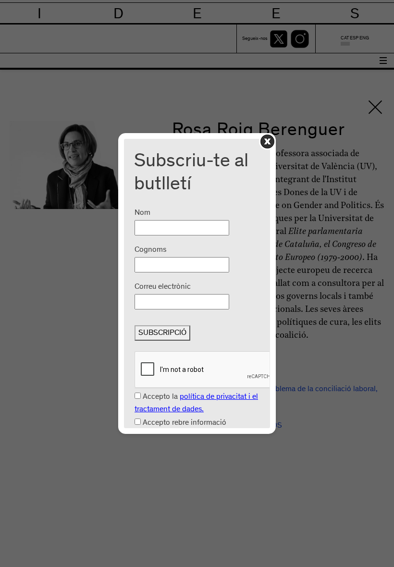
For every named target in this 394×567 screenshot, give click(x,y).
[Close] (267, 141)
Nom (142, 213)
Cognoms (150, 250)
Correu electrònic (163, 287)
